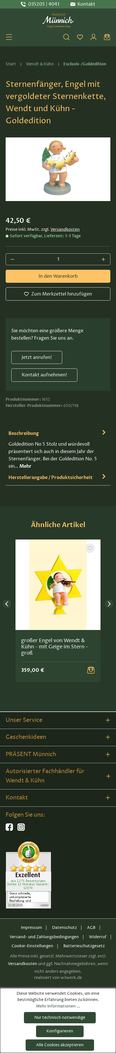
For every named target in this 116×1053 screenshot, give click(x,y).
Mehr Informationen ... (58, 1006)
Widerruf (97, 937)
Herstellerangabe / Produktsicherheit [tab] (50, 477)
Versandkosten (65, 229)
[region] (58, 169)
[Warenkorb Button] (91, 670)
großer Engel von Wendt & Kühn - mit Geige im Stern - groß (54, 646)
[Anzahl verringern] (12, 259)
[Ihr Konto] (93, 37)
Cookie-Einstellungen (32, 946)
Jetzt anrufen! (37, 357)
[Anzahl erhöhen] (103, 259)
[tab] (58, 449)
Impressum (31, 927)
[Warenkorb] (107, 37)
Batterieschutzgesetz (84, 946)
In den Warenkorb (58, 276)
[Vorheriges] (7, 604)
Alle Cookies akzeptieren (60, 1045)
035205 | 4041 (43, 4)
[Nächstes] (109, 604)
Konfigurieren (59, 1031)
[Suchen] (66, 37)
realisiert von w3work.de (58, 977)
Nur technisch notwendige (59, 1017)
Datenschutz (64, 927)
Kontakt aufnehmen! (44, 375)
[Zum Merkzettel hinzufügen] (90, 548)
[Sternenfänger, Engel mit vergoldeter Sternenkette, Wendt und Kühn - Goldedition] (58, 169)
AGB (91, 927)
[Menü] (9, 37)
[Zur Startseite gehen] (58, 20)
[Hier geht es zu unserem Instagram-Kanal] (21, 829)
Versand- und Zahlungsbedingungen (44, 937)
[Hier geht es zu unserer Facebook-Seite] (9, 829)
